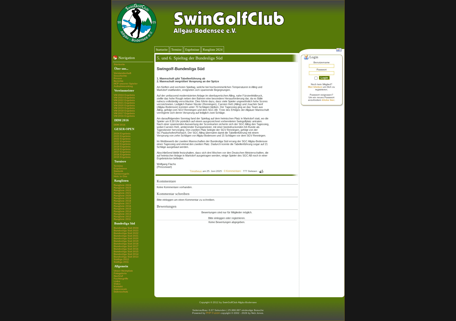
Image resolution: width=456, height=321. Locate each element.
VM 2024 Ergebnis (124, 95)
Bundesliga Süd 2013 (126, 256)
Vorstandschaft (122, 73)
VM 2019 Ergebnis (124, 108)
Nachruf (118, 276)
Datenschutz (121, 291)
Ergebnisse (120, 168)
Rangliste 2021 (122, 193)
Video (117, 283)
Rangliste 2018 (122, 200)
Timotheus (196, 171)
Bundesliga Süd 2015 (126, 251)
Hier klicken (315, 87)
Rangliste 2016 (122, 206)
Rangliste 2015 (122, 208)
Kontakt (118, 286)
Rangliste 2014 (122, 211)
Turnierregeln (121, 173)
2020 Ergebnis (122, 144)
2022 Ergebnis (122, 138)
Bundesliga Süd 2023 (126, 230)
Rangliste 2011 (122, 219)
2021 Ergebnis (122, 141)
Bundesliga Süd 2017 (126, 246)
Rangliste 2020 (122, 195)
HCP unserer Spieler (126, 83)
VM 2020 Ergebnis (124, 105)
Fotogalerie (120, 273)
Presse (118, 78)
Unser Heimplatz (123, 270)
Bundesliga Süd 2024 (126, 228)
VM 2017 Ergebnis (124, 113)
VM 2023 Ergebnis (124, 97)
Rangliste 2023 (122, 187)
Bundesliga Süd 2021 (126, 235)
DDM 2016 (119, 124)
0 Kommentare (232, 171)
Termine (118, 166)
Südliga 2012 (121, 259)
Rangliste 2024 (122, 185)
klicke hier (328, 100)
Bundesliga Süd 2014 (126, 254)
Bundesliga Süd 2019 (126, 241)
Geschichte (120, 75)
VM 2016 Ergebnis (124, 116)
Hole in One (120, 176)
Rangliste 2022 (122, 190)
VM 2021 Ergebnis (124, 103)
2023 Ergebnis (122, 136)
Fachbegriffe (121, 278)
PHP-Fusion (213, 312)
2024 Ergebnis (122, 133)
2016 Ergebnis (122, 154)
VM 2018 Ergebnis (124, 110)
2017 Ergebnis (122, 152)
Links (117, 281)
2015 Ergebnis (122, 157)
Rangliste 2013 (122, 214)
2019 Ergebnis (122, 146)
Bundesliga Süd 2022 (126, 233)
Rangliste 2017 (122, 203)
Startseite (119, 64)
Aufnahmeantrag (123, 86)
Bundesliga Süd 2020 (126, 238)
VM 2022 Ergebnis (124, 100)
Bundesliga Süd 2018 (126, 243)
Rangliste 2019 (122, 198)
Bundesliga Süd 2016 (126, 249)
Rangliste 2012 (122, 216)
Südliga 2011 (121, 262)
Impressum (120, 289)
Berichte (119, 81)
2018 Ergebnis (122, 149)
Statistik (118, 171)
